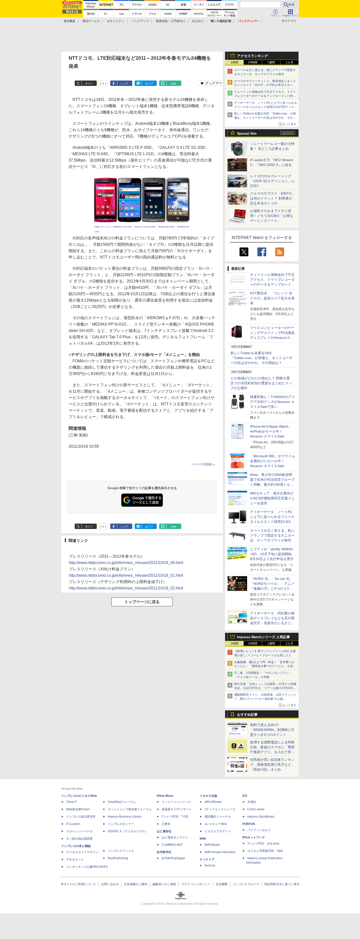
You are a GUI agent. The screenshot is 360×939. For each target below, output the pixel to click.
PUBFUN (248, 824)
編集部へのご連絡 (164, 884)
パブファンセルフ (259, 830)
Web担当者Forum (78, 809)
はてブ (149, 83)
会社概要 (222, 884)
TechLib (209, 865)
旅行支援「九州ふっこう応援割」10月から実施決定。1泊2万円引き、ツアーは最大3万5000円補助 (265, 688)
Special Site (247, 133)
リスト (103, 83)
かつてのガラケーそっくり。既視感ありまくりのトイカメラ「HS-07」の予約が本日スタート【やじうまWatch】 (265, 85)
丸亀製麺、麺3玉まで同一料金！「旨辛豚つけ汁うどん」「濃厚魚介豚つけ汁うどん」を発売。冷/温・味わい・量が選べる (264, 666)
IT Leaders (73, 824)
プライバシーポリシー (196, 884)
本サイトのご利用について (78, 884)
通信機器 (69, 21)
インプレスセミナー (121, 824)
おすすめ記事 (247, 714)
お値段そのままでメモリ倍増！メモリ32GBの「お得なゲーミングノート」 (271, 216)
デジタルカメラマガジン (82, 852)
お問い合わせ (110, 884)
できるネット (75, 859)
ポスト (89, 83)
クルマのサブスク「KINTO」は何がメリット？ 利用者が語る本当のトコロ (272, 198)
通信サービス (91, 21)
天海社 (251, 802)
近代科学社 (164, 852)
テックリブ (207, 859)
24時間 (252, 62)
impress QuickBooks (261, 816)
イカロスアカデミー (217, 831)
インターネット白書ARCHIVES (87, 867)
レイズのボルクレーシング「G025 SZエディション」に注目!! (272, 181)
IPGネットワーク (253, 837)
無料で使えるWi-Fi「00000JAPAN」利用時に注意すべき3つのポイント (272, 730)
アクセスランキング (252, 56)
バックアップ (140, 21)
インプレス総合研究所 (81, 816)
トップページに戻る (142, 602)
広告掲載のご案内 (135, 884)
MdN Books (212, 844)
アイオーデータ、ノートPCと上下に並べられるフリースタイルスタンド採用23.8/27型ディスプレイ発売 (265, 107)
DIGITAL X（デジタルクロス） (128, 831)
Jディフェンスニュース (219, 809)
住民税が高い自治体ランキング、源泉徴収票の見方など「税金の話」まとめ (272, 764)
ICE (244, 796)
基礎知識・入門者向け (170, 21)
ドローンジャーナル (79, 831)
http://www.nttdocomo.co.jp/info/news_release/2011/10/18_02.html (126, 588)
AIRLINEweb (213, 802)
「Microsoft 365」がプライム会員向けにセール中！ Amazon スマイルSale (272, 461)
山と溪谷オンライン (175, 837)
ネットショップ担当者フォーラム (130, 809)
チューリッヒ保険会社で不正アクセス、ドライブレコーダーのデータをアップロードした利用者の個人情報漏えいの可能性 (265, 96)
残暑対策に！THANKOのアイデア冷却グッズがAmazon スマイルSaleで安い (272, 402)
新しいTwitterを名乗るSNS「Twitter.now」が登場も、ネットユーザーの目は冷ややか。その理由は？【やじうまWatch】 (265, 118)
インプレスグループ (246, 884)
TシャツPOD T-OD (175, 816)
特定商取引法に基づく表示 (282, 884)
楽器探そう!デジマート (177, 809)
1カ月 (289, 62)
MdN (203, 838)
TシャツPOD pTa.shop (263, 843)
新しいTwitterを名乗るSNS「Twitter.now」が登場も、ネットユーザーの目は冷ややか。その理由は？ (261, 358)
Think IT (71, 802)
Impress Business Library (124, 816)
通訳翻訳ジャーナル (217, 816)
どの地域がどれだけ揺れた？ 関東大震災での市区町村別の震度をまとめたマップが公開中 (261, 383)
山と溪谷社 (164, 831)
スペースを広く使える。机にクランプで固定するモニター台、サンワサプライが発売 (272, 535)
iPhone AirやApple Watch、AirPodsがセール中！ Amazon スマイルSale (271, 431)
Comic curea (255, 809)
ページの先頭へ (203, 464)
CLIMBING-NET (172, 844)
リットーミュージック (176, 802)
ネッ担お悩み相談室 (79, 838)
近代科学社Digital (173, 858)
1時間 (234, 62)
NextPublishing (118, 858)
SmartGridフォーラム (122, 802)
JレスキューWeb (215, 824)
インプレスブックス (121, 851)
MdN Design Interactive (220, 852)
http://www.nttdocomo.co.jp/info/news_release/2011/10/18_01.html (126, 575)
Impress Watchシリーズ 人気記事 (263, 637)
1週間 (271, 62)
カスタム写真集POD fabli (265, 851)
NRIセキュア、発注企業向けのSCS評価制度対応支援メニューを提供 (272, 498)
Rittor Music (165, 796)
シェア (124, 83)
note (173, 83)
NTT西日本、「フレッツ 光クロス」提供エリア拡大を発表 (272, 298)
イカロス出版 (208, 796)
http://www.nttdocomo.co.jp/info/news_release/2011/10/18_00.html (126, 563)
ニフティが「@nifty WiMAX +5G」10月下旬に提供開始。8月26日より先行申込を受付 (272, 554)
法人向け (198, 21)
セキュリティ (115, 21)
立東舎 (166, 824)
